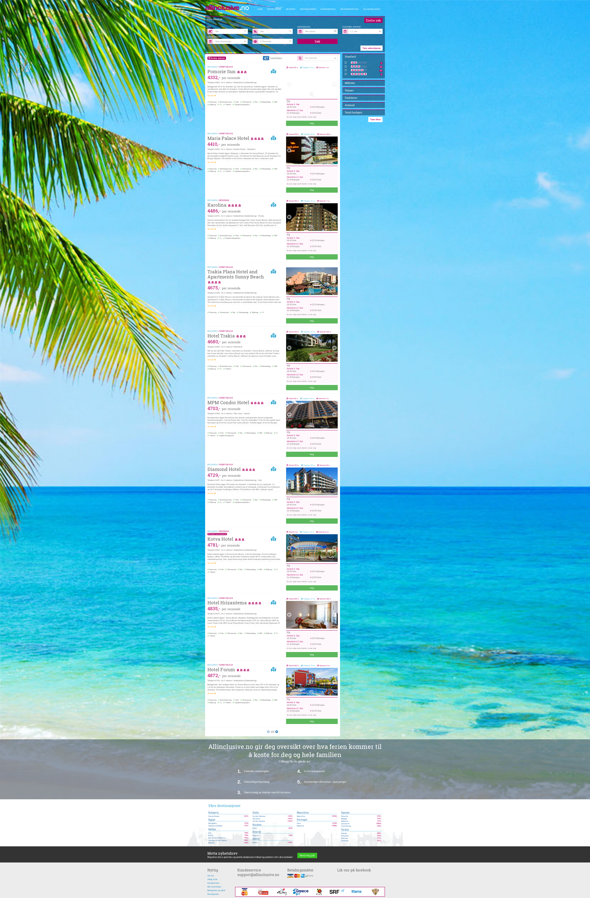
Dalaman (344, 841)
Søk (317, 41)
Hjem (260, 9)
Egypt (211, 819)
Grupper (290, 9)
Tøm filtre (375, 119)
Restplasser (274, 9)
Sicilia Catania (259, 821)
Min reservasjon (349, 9)
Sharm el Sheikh (215, 826)
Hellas (212, 829)
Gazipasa (345, 836)
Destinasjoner (308, 9)
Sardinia (256, 819)
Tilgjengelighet (371, 9)
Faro (299, 823)
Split (255, 828)
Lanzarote (345, 824)
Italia (256, 812)
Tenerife (344, 816)
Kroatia (257, 824)
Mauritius (303, 812)
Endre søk (373, 20)
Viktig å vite (212, 879)
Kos (210, 833)
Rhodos (211, 843)
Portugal (302, 819)
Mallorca (344, 821)
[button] (365, 31)
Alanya (344, 833)
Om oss (210, 876)
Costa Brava (346, 826)
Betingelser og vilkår (216, 890)
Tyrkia (345, 829)
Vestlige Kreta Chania (217, 840)
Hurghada (212, 823)
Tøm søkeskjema (371, 48)
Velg (312, 123)
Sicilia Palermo (259, 816)
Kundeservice (328, 9)
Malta (256, 838)
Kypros (257, 831)
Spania (345, 812)
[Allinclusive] (227, 6)
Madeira (300, 826)
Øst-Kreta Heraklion (216, 838)
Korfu (210, 835)
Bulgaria (213, 812)
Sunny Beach (213, 816)
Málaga (344, 819)
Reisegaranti (213, 894)
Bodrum (344, 838)
